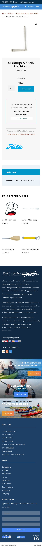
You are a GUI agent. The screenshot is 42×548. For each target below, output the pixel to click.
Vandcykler (6, 490)
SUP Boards (6, 484)
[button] (36, 24)
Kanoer (5, 477)
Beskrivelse (11, 172)
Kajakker (5, 470)
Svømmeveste (7, 487)
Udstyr (10, 13)
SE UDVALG (34, 373)
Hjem (4, 13)
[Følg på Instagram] (37, 538)
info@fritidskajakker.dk (16, 444)
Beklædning (6, 467)
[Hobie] (14, 147)
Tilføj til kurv (26, 89)
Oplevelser (6, 480)
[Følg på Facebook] (34, 538)
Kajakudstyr (6, 474)
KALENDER (8, 413)
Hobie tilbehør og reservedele (27, 13)
